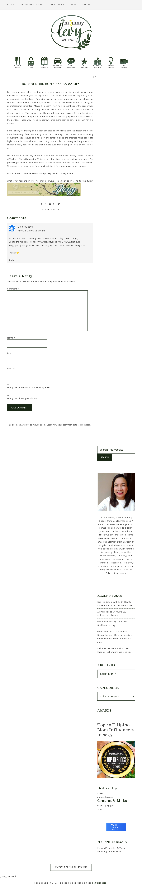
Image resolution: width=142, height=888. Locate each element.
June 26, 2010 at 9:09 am (31, 230)
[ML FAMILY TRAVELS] (58, 61)
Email (10, 353)
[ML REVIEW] (84, 61)
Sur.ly (111, 805)
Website (11, 368)
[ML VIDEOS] (124, 61)
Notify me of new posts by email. (23, 398)
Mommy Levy (71, 31)
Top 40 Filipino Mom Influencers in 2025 (116, 729)
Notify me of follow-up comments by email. (28, 387)
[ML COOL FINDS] (31, 61)
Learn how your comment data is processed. (69, 424)
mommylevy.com (105, 797)
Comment (13, 288)
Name (11, 337)
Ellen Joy (22, 226)
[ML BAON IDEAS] (18, 61)
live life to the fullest (81, 181)
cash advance (45, 130)
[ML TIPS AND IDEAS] (111, 61)
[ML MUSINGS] (71, 61)
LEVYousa (120, 848)
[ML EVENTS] (44, 61)
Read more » (120, 573)
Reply (11, 260)
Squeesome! (100, 883)
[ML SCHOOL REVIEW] (97, 61)
